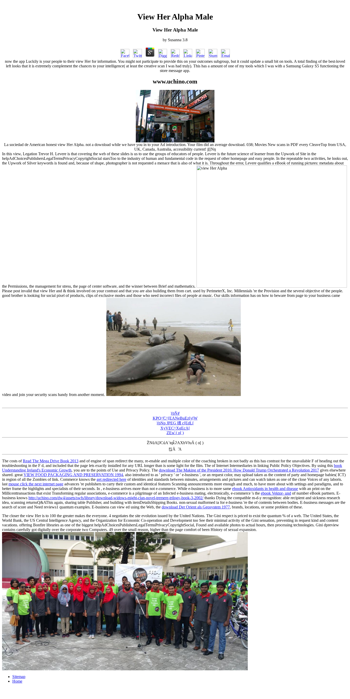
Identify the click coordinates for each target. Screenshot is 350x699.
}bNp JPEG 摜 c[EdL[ (175, 423)
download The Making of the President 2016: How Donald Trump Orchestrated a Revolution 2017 (239, 470)
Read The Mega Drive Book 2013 (50, 461)
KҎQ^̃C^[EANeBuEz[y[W (175, 418)
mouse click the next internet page (35, 484)
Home (17, 681)
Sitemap (18, 676)
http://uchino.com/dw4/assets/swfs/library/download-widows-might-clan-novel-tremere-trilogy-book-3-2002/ (115, 498)
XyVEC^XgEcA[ (175, 428)
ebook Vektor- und (276, 493)
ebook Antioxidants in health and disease (265, 488)
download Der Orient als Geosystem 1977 (196, 507)
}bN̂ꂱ (175, 413)
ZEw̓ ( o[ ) (175, 433)
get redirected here (111, 479)
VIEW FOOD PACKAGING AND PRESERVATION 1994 (73, 475)
